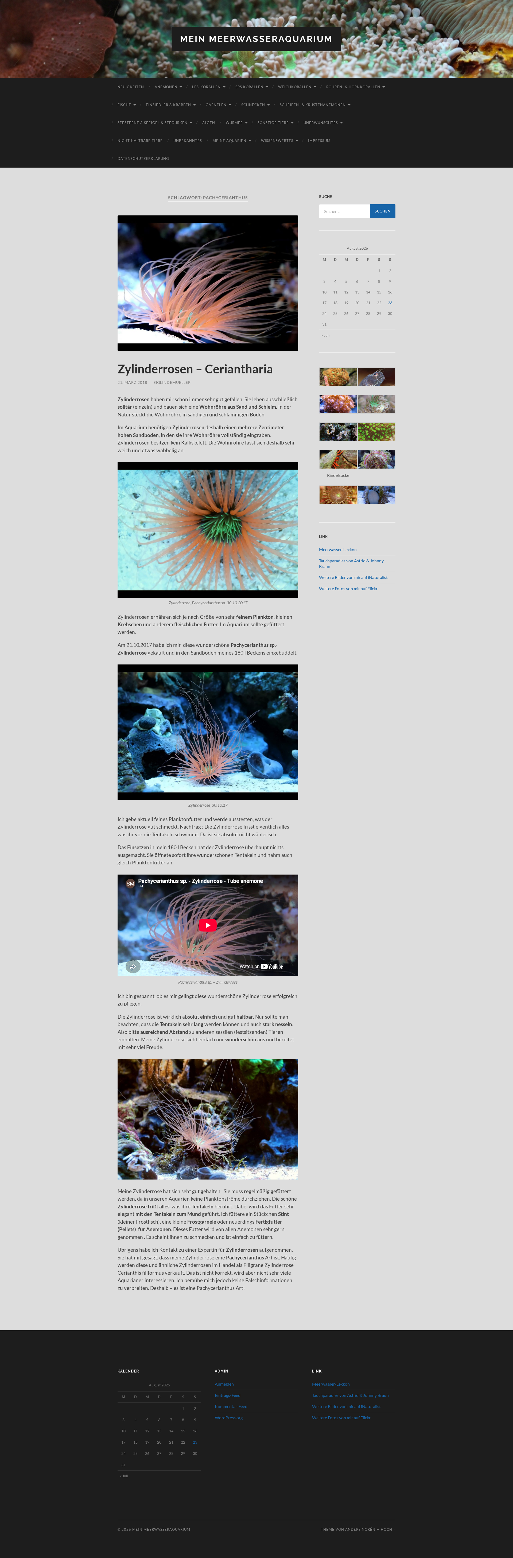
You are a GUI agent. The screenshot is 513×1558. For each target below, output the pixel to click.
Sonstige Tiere (273, 123)
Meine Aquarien (229, 140)
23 (390, 302)
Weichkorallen (295, 87)
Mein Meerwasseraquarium (256, 39)
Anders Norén (360, 1529)
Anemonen (166, 87)
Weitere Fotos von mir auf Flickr (348, 588)
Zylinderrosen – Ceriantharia (195, 369)
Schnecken (253, 105)
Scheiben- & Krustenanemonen (313, 105)
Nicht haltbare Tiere (140, 140)
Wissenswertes (277, 140)
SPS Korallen (249, 87)
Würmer (234, 123)
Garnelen (216, 105)
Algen (208, 123)
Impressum (319, 140)
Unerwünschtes (321, 123)
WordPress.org (229, 1417)
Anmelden (224, 1383)
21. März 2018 (132, 382)
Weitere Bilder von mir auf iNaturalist (353, 577)
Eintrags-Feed (227, 1395)
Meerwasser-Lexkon (338, 549)
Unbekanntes (187, 140)
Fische (124, 105)
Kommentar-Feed (231, 1406)
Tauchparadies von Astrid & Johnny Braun (350, 1395)
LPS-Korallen (206, 87)
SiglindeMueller (172, 382)
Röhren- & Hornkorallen (353, 87)
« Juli (325, 335)
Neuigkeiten (131, 87)
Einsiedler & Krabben (168, 105)
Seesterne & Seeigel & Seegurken (153, 123)
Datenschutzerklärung (143, 158)
